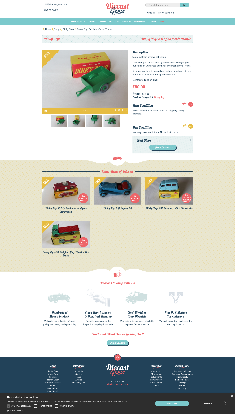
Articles (151, 12)
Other (152, 21)
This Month (78, 21)
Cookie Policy (156, 382)
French (126, 21)
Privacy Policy (156, 379)
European (140, 21)
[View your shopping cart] (191, 5)
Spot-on (114, 21)
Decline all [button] (208, 403)
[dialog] (117, 403)
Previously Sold (166, 12)
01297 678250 (51, 9)
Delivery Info (156, 377)
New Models (52, 388)
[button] (67, 410)
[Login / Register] (189, 5)
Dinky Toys (68, 29)
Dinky (92, 21)
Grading (78, 374)
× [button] (232, 396)
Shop (56, 29)
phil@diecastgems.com (55, 4)
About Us (79, 371)
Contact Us (156, 371)
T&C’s (156, 385)
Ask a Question (162, 147)
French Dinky (53, 379)
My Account (156, 374)
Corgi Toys (53, 374)
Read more (122, 401)
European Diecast (53, 382)
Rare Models (52, 391)
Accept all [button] (172, 403)
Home (48, 29)
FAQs (78, 377)
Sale (161, 21)
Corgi (102, 21)
